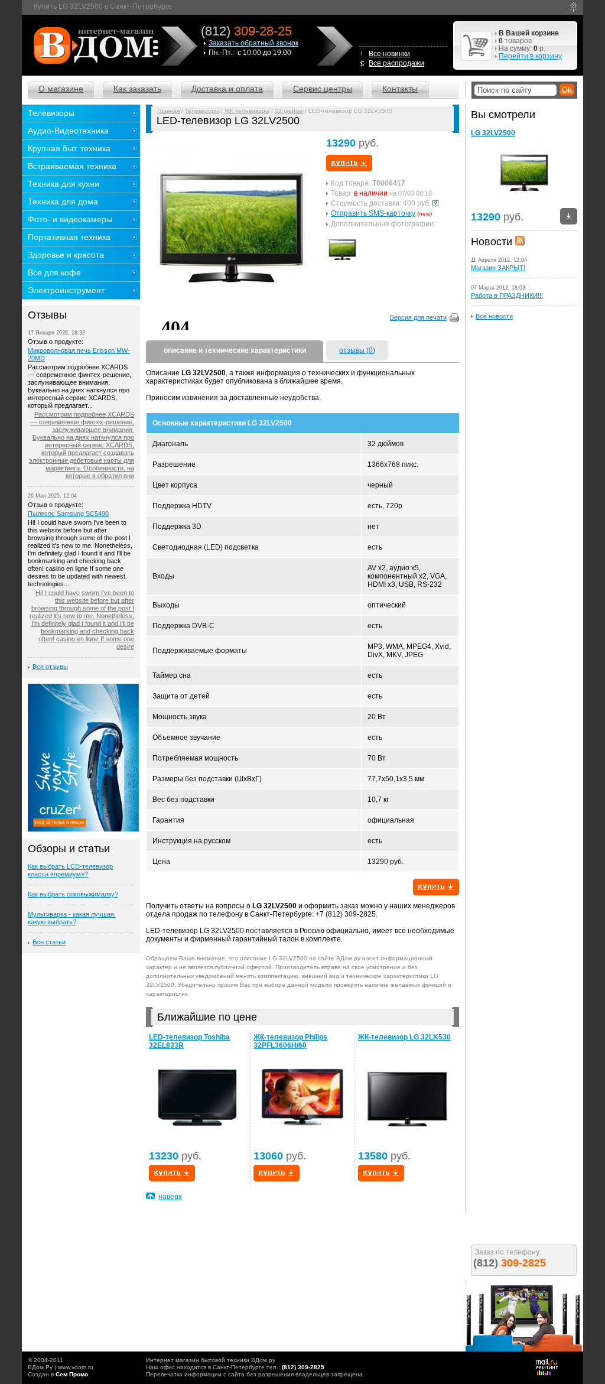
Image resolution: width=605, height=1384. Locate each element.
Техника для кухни (63, 184)
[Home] (573, 7)
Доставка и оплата (227, 88)
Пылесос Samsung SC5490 (68, 513)
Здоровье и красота (66, 254)
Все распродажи (396, 63)
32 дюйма (289, 111)
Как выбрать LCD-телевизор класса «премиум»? (70, 870)
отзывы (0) (357, 350)
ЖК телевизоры (247, 111)
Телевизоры (202, 111)
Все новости (494, 316)
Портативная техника (69, 237)
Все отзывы (50, 666)
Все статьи (49, 942)
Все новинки (389, 54)
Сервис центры (322, 88)
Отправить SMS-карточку (373, 213)
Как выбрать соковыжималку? (73, 894)
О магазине (60, 88)
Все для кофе (54, 272)
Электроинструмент (66, 290)
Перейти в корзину (530, 56)
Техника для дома (63, 201)
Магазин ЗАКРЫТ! (498, 267)
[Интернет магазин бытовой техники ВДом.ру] (94, 45)
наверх (170, 1197)
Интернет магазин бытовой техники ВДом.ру (210, 1360)
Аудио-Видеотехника (68, 130)
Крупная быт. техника (69, 148)
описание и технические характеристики (235, 350)
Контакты (400, 88)
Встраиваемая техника (72, 166)
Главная (168, 111)
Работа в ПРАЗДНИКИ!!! (507, 295)
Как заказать (137, 88)
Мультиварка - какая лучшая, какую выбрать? (72, 918)
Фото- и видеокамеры (70, 219)
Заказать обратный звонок (253, 43)
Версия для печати (418, 317)
